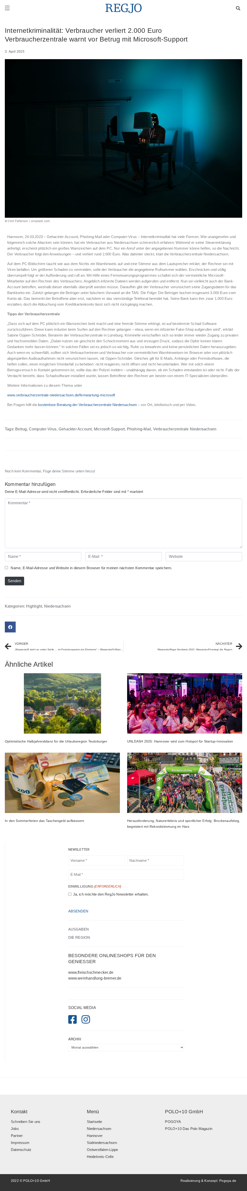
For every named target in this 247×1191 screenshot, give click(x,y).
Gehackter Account (75, 429)
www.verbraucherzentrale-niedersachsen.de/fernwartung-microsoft (61, 395)
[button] (10, 627)
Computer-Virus (43, 429)
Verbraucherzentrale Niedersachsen (185, 429)
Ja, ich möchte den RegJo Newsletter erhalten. (111, 894)
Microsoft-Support (109, 429)
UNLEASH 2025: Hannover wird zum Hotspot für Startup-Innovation (180, 741)
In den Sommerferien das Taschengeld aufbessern (44, 821)
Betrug (21, 429)
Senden (14, 581)
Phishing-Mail (139, 429)
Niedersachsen (57, 606)
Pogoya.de (227, 1181)
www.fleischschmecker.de (91, 972)
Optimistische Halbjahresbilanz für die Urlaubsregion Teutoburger (56, 741)
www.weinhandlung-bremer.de (95, 978)
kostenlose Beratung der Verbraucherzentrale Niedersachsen (87, 405)
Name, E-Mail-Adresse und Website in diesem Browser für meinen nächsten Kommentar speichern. (91, 568)
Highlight (34, 606)
